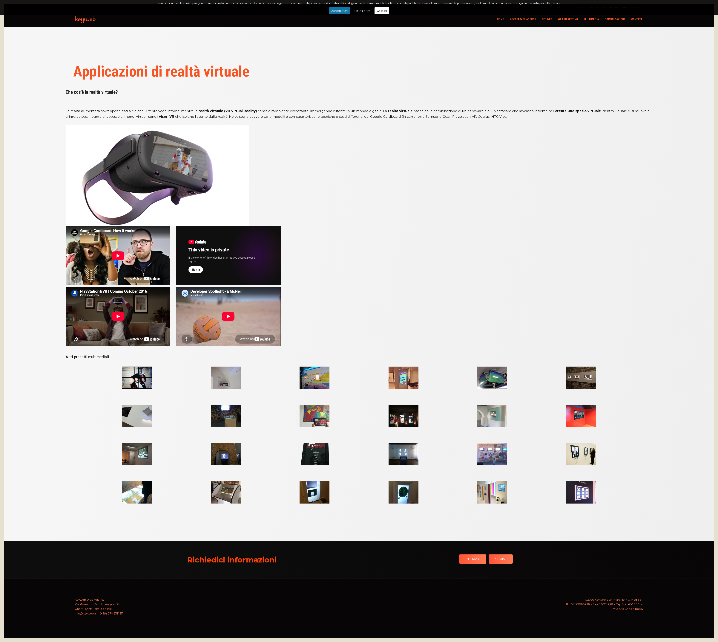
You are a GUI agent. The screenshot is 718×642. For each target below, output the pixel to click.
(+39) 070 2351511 (111, 613)
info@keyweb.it (85, 613)
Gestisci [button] (382, 11)
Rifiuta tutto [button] (362, 11)
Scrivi (500, 559)
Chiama (473, 559)
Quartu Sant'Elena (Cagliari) (93, 609)
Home (500, 19)
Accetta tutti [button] (339, 11)
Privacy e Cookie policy (627, 609)
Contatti (637, 19)
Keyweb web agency (523, 19)
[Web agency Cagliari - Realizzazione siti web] (85, 20)
